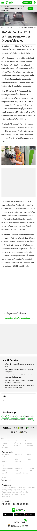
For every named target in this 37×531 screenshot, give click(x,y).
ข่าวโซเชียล (13, 419)
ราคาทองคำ (28, 445)
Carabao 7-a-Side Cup (21, 473)
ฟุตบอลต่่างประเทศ (6, 468)
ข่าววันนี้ (21, 419)
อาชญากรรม (4, 445)
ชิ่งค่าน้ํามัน (5, 419)
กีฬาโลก (16, 471)
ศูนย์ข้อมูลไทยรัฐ (5, 490)
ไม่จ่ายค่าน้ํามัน (26, 416)
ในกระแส (26, 27)
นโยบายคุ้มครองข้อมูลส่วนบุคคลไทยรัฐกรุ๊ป (13, 492)
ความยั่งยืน (4, 447)
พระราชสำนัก (5, 441)
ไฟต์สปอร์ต (4, 471)
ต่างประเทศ (28, 443)
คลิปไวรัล (28, 419)
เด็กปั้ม (4, 416)
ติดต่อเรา (20, 494)
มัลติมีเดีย (17, 461)
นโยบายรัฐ (17, 443)
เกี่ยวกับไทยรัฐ (21, 487)
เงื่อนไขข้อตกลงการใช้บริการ (9, 494)
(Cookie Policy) (5, 10)
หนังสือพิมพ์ (17, 455)
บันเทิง (3, 457)
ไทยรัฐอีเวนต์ (5, 480)
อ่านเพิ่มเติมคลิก (12, 8)
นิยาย (3, 459)
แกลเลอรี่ (4, 473)
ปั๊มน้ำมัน (11, 416)
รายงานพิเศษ (5, 455)
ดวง (15, 457)
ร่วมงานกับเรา (11, 487)
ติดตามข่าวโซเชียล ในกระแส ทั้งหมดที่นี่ (19, 318)
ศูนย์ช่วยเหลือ (19, 490)
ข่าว (21, 27)
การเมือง (3, 443)
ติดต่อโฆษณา (28, 494)
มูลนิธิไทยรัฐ (29, 487)
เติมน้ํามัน (18, 416)
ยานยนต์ (16, 445)
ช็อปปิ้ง (3, 478)
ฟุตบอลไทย (17, 468)
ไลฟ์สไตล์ (4, 461)
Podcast (28, 459)
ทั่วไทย (16, 441)
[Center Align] (35, 8)
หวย (27, 457)
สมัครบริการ (27, 2)
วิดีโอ (15, 459)
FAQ (13, 490)
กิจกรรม (3, 487)
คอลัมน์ (28, 455)
